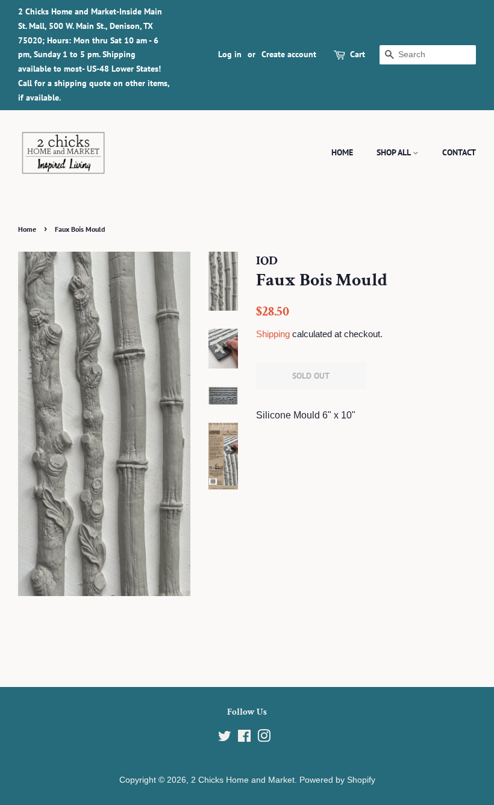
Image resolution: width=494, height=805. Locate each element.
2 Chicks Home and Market (243, 780)
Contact (459, 152)
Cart (357, 54)
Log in (230, 54)
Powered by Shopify (337, 780)
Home (342, 152)
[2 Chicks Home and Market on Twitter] (224, 738)
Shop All (395, 152)
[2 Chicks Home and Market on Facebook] (244, 738)
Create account (288, 54)
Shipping (273, 334)
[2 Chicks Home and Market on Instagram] (263, 738)
